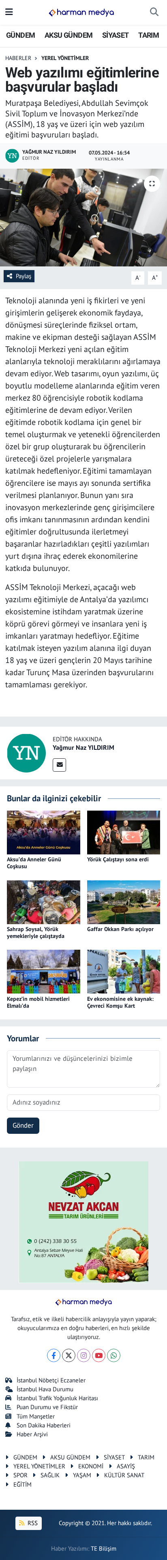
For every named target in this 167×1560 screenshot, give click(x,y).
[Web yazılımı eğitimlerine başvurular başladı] (83, 217)
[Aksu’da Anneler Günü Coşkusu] (43, 831)
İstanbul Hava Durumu (45, 1389)
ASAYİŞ (126, 1466)
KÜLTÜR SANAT (124, 1475)
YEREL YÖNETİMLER (65, 58)
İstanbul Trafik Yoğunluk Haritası (57, 1398)
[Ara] (154, 12)
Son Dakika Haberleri (44, 1425)
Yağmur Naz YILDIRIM (83, 747)
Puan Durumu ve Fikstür (47, 1407)
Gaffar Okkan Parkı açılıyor (120, 929)
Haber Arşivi (32, 1434)
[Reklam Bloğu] (83, 1221)
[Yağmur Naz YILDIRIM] (26, 752)
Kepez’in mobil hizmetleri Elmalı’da (38, 1002)
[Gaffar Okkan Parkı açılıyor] (124, 901)
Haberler (18, 58)
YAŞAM (82, 1475)
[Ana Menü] (9, 12)
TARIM (148, 35)
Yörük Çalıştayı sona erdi (118, 859)
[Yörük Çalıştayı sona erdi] (124, 831)
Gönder (23, 1125)
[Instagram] (83, 1355)
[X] (68, 1355)
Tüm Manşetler (36, 1416)
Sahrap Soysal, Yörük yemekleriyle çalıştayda (35, 932)
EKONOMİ (90, 1466)
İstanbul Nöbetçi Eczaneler (51, 1380)
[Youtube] (98, 1355)
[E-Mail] (59, 765)
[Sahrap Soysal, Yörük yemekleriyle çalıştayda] (43, 901)
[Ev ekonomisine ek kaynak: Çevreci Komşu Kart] (124, 971)
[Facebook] (53, 1355)
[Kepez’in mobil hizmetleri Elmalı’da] (43, 971)
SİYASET (115, 35)
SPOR (20, 1475)
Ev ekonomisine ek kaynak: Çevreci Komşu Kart (120, 1002)
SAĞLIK (50, 1475)
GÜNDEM (20, 35)
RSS (32, 1523)
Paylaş (23, 276)
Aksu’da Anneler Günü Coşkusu (34, 863)
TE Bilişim (103, 1548)
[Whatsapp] (113, 1355)
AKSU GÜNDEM (68, 35)
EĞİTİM (22, 1484)
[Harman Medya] (81, 12)
